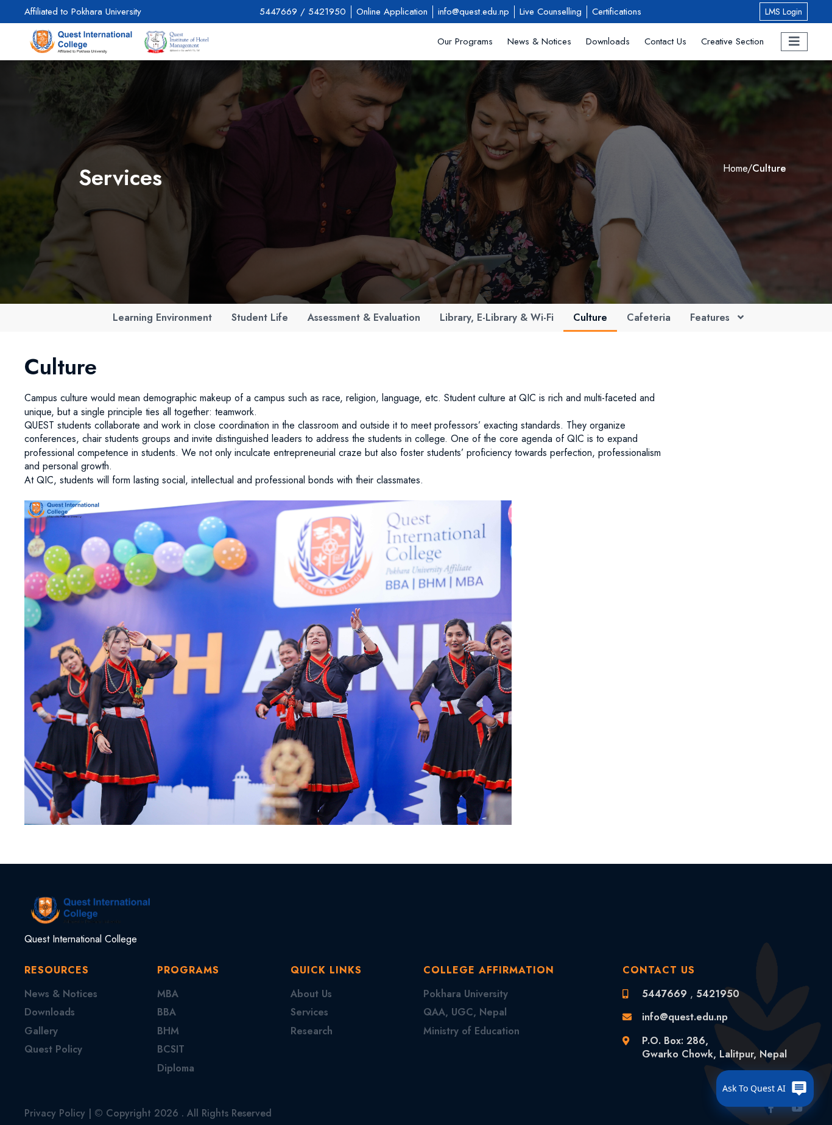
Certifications (616, 11)
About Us (311, 994)
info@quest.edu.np (473, 11)
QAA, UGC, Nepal (465, 1012)
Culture (769, 168)
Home (735, 168)
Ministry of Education (471, 1031)
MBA (167, 994)
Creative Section (732, 41)
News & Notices (539, 41)
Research (312, 1031)
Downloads (608, 41)
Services (309, 1012)
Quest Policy (53, 1049)
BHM (168, 1031)
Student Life (259, 317)
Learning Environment (162, 317)
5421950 (327, 11)
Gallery (41, 1031)
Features (711, 317)
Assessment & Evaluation (364, 317)
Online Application (392, 11)
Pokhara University (465, 994)
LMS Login (783, 11)
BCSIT (171, 1049)
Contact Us (665, 41)
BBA (166, 1012)
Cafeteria (649, 317)
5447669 (278, 11)
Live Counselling (551, 11)
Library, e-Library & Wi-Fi (497, 317)
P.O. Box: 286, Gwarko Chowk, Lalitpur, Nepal (714, 1047)
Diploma (175, 1068)
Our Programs (465, 41)
